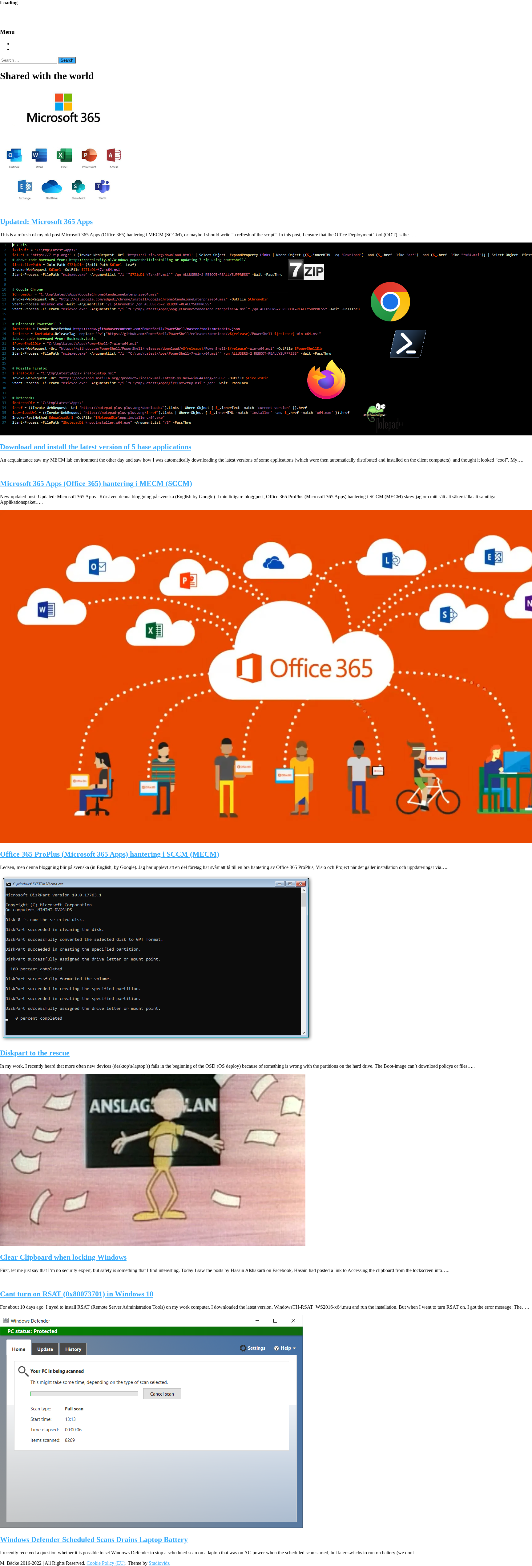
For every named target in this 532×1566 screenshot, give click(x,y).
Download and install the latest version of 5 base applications (95, 447)
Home (18, 43)
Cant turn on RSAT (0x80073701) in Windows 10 (76, 1294)
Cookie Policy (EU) (106, 1563)
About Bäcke (27, 49)
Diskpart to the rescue (35, 1053)
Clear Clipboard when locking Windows (63, 1257)
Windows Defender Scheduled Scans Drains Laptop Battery (94, 1539)
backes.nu (40, 14)
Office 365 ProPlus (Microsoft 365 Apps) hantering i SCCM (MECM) (109, 854)
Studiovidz (159, 1563)
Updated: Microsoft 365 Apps (46, 222)
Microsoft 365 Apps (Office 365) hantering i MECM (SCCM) (96, 483)
